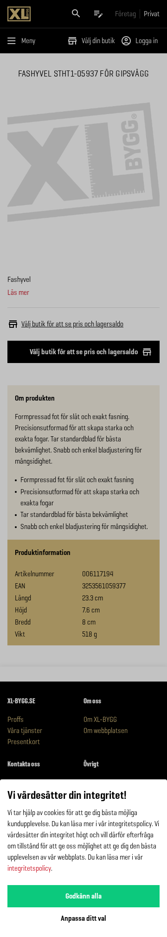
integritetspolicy (29, 868)
